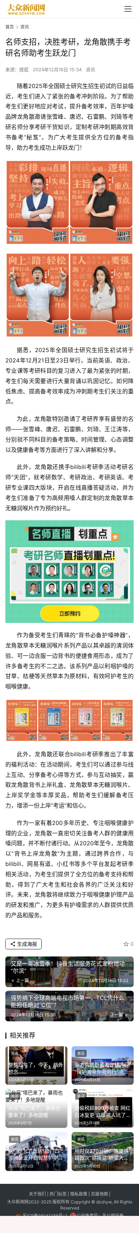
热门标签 (59, 1194)
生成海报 (26, 944)
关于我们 (38, 1194)
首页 (9, 27)
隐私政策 (79, 1194)
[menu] (127, 8)
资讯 (90, 69)
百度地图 (99, 1194)
